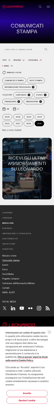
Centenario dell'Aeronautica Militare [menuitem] (18, 283)
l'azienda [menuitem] (7, 213)
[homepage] (12, 7)
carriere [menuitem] (7, 218)
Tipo (4, 60)
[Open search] (40, 6)
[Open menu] (48, 6)
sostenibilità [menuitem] (10, 239)
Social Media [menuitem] (8, 274)
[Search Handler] (46, 49)
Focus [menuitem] (5, 270)
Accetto (27, 393)
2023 (39, 117)
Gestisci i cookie (27, 400)
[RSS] (48, 308)
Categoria (33, 60)
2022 (7, 123)
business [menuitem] (7, 228)
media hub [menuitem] (8, 223)
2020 (28, 123)
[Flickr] (30, 308)
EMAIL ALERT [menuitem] (8, 293)
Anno (6, 66)
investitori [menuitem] (8, 244)
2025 (18, 117)
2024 (28, 117)
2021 (18, 123)
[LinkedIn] (13, 308)
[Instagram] (39, 308)
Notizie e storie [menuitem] (9, 256)
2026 (7, 117)
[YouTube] (22, 308)
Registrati (26, 178)
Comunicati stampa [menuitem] (11, 260)
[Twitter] (4, 308)
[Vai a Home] (27, 325)
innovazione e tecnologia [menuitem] (16, 233)
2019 (39, 123)
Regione (17, 60)
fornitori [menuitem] (7, 249)
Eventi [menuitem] (5, 265)
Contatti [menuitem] (6, 288)
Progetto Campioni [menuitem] (10, 279)
